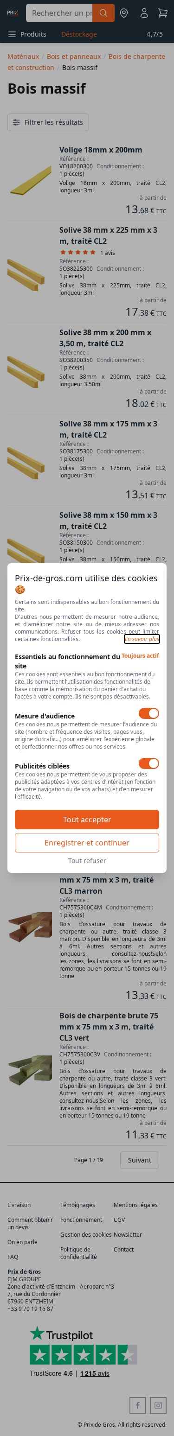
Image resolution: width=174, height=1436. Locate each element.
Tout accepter (87, 819)
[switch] (149, 713)
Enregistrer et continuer (87, 843)
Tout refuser (87, 860)
